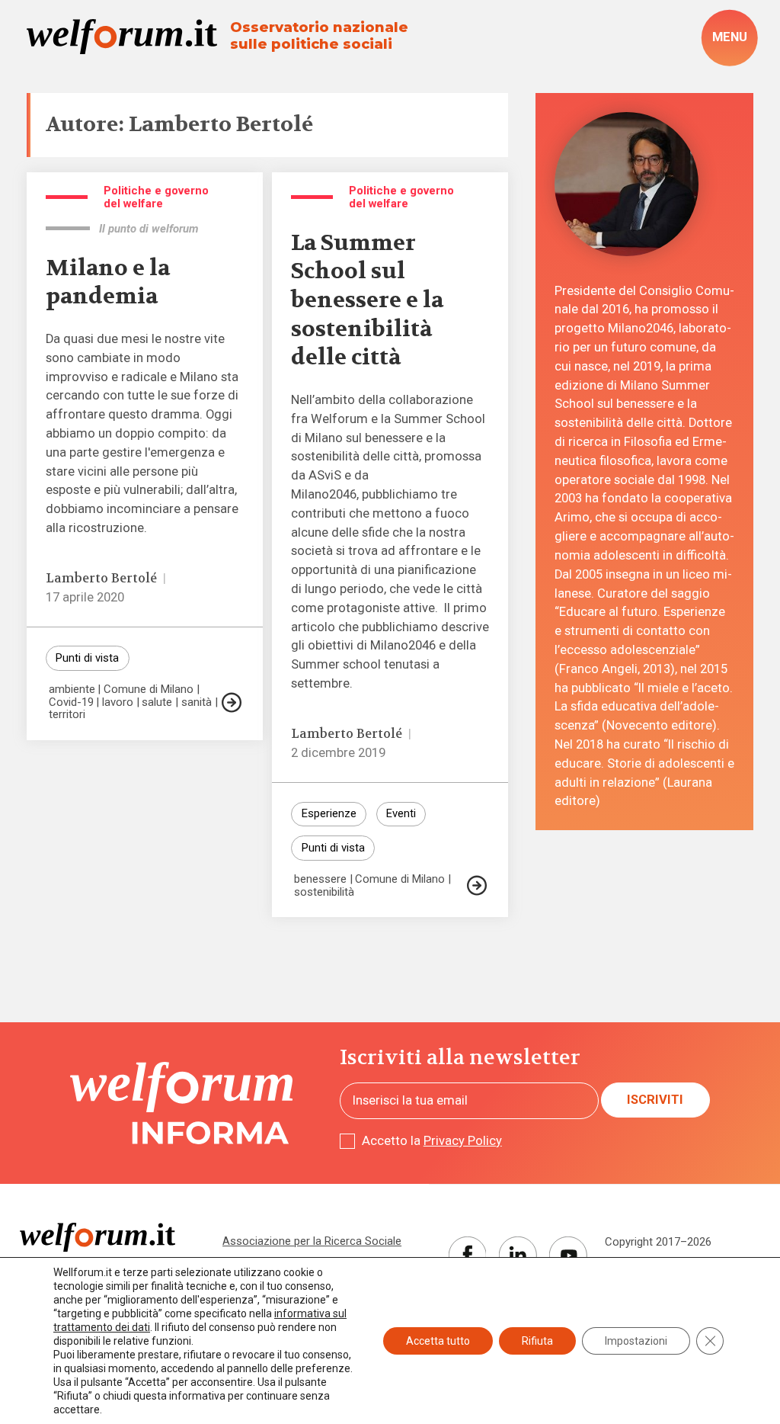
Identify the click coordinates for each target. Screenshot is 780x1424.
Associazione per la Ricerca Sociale (311, 1241)
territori (67, 714)
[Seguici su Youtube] (568, 1255)
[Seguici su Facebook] (468, 1255)
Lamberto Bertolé (101, 578)
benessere (320, 879)
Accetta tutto (438, 1341)
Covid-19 (71, 702)
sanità (196, 702)
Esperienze (329, 813)
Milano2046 (403, 645)
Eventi (401, 813)
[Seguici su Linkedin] (518, 1255)
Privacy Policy (463, 1141)
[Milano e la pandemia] (231, 702)
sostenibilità (324, 892)
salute (157, 702)
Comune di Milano (148, 689)
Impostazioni (636, 1341)
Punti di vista (87, 658)
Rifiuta (537, 1341)
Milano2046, (325, 494)
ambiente (72, 689)
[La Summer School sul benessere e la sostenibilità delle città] (477, 885)
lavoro (117, 702)
